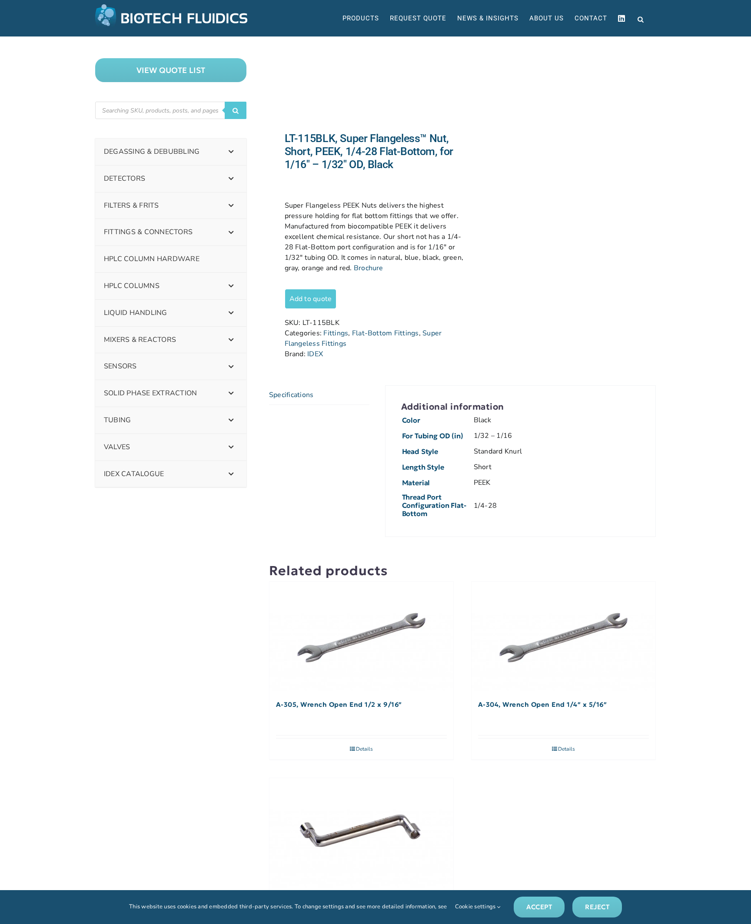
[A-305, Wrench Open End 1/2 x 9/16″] (361, 637)
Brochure (368, 268)
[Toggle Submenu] (231, 152)
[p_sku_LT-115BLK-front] (362, 84)
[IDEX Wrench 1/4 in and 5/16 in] (361, 833)
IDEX (315, 354)
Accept (539, 907)
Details (364, 748)
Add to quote (310, 299)
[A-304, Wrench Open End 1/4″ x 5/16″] (563, 637)
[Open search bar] (640, 18)
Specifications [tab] (291, 395)
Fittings (335, 333)
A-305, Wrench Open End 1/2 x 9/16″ (339, 705)
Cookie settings (476, 907)
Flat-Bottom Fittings (385, 333)
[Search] (235, 110)
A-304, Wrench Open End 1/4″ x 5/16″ (542, 705)
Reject (597, 907)
